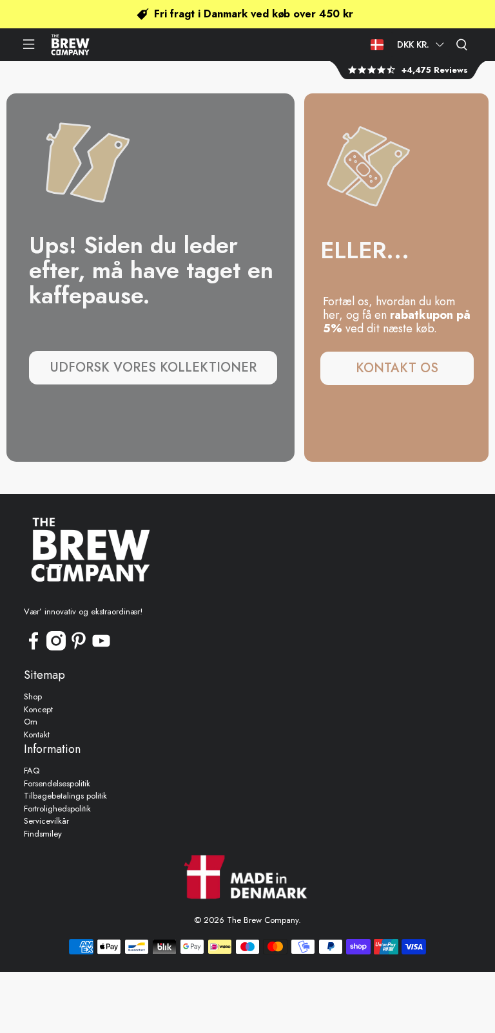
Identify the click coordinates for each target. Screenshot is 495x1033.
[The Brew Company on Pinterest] (78, 647)
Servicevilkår (46, 821)
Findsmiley (43, 834)
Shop (33, 696)
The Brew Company (262, 920)
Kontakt (37, 734)
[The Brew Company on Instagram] (56, 647)
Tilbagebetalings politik (65, 796)
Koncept (38, 709)
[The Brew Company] (70, 44)
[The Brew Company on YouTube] (101, 647)
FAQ (31, 770)
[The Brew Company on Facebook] (33, 647)
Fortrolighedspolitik (57, 808)
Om (30, 722)
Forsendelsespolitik (57, 783)
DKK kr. (413, 44)
